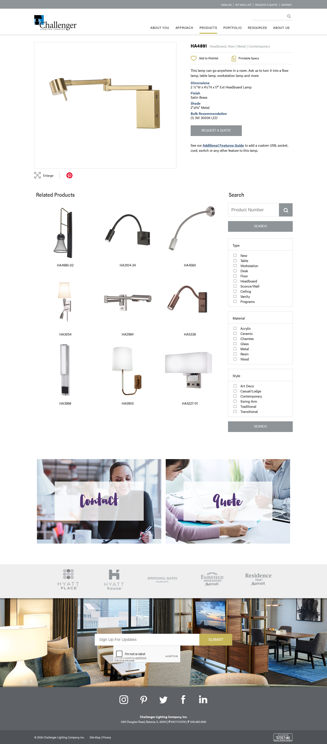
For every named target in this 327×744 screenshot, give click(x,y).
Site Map (95, 737)
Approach (184, 27)
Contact (286, 5)
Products (208, 27)
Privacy (106, 737)
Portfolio (232, 27)
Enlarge (48, 175)
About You (159, 27)
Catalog (226, 5)
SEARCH (260, 225)
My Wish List (243, 5)
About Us (281, 27)
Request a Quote (266, 5)
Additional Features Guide (223, 145)
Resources (257, 27)
